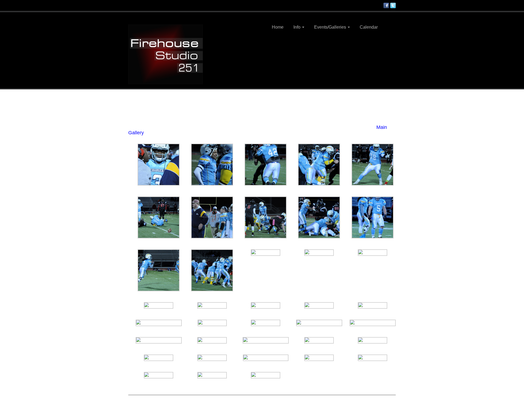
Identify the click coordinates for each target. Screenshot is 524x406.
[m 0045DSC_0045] (212, 217)
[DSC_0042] (212, 305)
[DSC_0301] (159, 217)
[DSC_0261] (372, 340)
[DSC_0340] (212, 270)
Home (278, 27)
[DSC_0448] (319, 164)
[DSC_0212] (265, 252)
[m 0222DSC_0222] (319, 322)
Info (297, 27)
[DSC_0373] (265, 375)
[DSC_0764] (265, 305)
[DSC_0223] (319, 217)
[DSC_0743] (158, 375)
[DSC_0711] (212, 322)
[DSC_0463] (159, 270)
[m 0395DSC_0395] (373, 322)
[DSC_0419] (372, 252)
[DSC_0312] (212, 357)
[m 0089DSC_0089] (159, 322)
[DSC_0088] (373, 217)
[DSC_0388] (265, 322)
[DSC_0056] (212, 375)
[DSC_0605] (319, 340)
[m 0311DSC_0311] (265, 357)
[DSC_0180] (158, 305)
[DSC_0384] (319, 252)
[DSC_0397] (212, 340)
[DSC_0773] (266, 217)
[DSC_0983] (159, 164)
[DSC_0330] (373, 164)
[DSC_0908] (319, 305)
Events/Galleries (330, 27)
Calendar (369, 27)
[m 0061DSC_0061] (159, 340)
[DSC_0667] (372, 305)
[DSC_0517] (372, 357)
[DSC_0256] (212, 164)
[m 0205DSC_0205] (266, 340)
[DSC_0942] (158, 357)
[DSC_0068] (319, 357)
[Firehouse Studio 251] (165, 54)
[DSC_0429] (266, 164)
